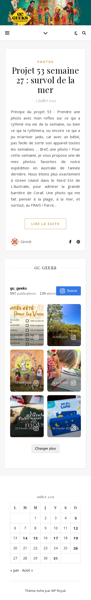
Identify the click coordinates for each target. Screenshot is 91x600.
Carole (26, 241)
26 (75, 548)
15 (35, 538)
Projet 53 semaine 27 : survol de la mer (45, 80)
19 (75, 538)
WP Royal (58, 590)
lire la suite (45, 224)
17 (55, 538)
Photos (45, 62)
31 (55, 558)
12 (75, 528)
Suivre (72, 291)
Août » (27, 570)
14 (25, 538)
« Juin (14, 570)
